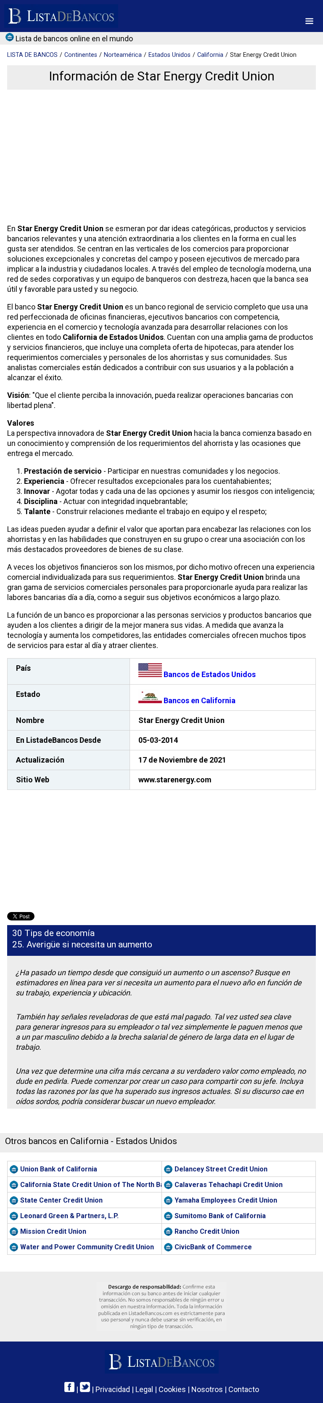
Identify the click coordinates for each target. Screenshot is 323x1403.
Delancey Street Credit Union (221, 1169)
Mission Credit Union (53, 1231)
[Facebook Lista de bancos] (69, 1389)
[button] (309, 21)
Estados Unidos (169, 55)
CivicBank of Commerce (213, 1247)
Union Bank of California (58, 1169)
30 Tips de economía (53, 933)
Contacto (243, 1389)
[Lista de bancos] (61, 16)
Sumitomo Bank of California (220, 1216)
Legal (144, 1389)
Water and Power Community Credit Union (87, 1247)
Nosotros (207, 1389)
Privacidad (112, 1389)
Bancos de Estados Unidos (209, 674)
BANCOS (32, 55)
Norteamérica (123, 55)
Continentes (80, 55)
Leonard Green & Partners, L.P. (69, 1216)
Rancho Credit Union (207, 1231)
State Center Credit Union (61, 1200)
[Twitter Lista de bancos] (85, 1389)
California (210, 55)
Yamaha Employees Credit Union (226, 1200)
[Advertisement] (160, 157)
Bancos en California (199, 700)
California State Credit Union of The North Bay (91, 1185)
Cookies (172, 1389)
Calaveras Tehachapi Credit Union (229, 1185)
